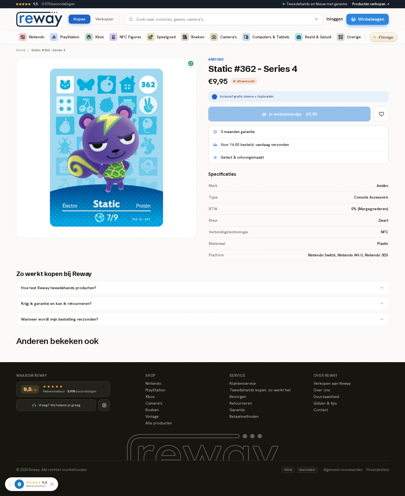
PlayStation (69, 36)
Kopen (79, 18)
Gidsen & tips (325, 403)
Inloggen (334, 19)
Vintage (152, 416)
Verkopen (104, 18)
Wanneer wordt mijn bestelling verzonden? (59, 319)
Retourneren (240, 403)
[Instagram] (104, 405)
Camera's (228, 36)
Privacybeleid (377, 469)
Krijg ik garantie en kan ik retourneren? (56, 303)
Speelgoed (166, 36)
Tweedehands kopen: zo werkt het (260, 390)
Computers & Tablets (270, 36)
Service (237, 375)
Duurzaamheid (326, 397)
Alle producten (158, 423)
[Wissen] (316, 19)
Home (21, 50)
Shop (150, 375)
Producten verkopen (370, 4)
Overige (354, 36)
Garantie (237, 410)
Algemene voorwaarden (343, 469)
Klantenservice (242, 383)
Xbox (99, 36)
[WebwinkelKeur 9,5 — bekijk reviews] (19, 484)
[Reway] (39, 19)
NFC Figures (130, 36)
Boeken (197, 36)
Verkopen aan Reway (332, 383)
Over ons (322, 390)
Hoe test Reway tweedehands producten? (58, 287)
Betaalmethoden (244, 416)
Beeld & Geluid (318, 36)
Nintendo (36, 36)
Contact (321, 410)
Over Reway (325, 375)
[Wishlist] (381, 114)
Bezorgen (237, 397)
